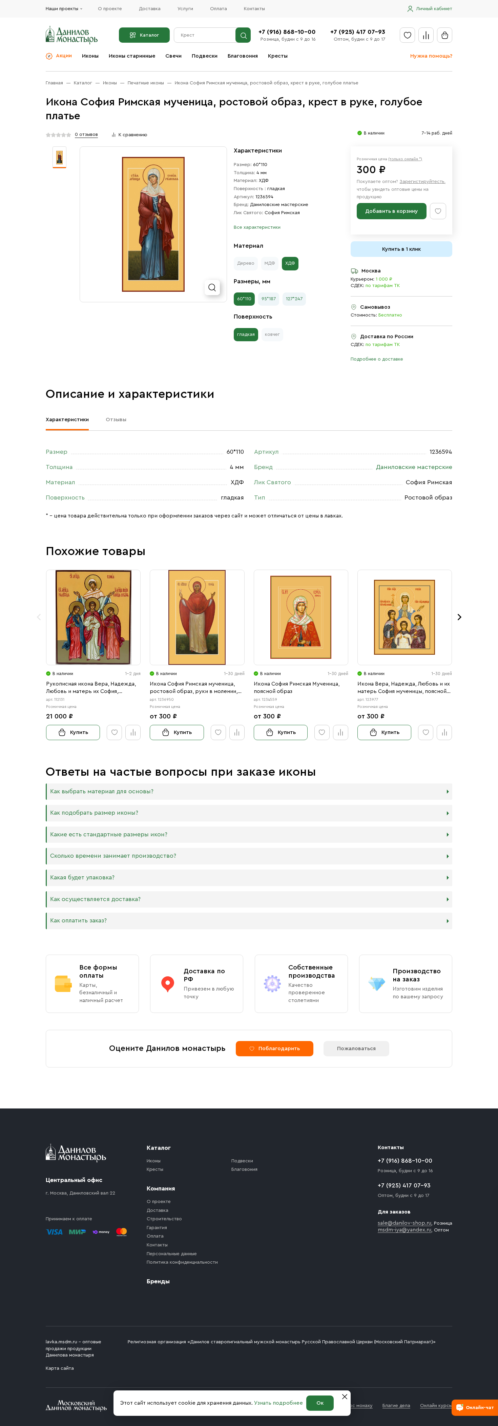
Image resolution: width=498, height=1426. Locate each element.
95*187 (269, 299)
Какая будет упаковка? (82, 877)
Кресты (278, 56)
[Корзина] (444, 35)
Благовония (243, 56)
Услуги (185, 8)
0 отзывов (86, 134)
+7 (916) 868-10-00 (287, 32)
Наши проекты (62, 8)
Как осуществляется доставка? (95, 899)
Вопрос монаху (355, 1405)
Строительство (164, 1219)
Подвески (204, 56)
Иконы (90, 56)
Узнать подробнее (278, 1403)
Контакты (254, 8)
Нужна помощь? (431, 56)
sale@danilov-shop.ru (404, 1223)
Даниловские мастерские (279, 204)
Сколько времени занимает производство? (113, 856)
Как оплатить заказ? (78, 920)
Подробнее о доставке (377, 359)
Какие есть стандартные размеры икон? (108, 834)
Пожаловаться (356, 1048)
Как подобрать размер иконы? (94, 813)
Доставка (150, 8)
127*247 (294, 299)
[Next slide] (459, 617)
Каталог (149, 35)
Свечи (173, 56)
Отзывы (116, 419)
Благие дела (396, 1405)
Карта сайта (60, 1368)
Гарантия (157, 1227)
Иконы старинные (132, 56)
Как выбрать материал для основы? (101, 791)
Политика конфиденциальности (182, 1262)
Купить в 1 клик (401, 249)
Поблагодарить (279, 1048)
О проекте (110, 8)
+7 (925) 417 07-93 (357, 32)
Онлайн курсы (436, 1405)
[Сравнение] (426, 35)
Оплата (218, 8)
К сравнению (133, 135)
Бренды (158, 1281)
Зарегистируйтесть (421, 181)
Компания (161, 1188)
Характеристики (67, 419)
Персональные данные (172, 1253)
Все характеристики (257, 227)
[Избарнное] (407, 35)
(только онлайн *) (405, 159)
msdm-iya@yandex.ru (404, 1230)
